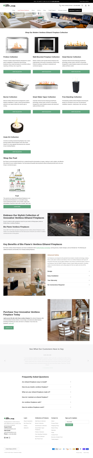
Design (50, 271)
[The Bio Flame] (9, 5)
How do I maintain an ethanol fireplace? (35, 397)
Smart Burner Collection (41, 425)
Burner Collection (39, 423)
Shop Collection (17, 71)
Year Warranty (52, 280)
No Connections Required (56, 285)
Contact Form (54, 434)
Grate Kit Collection (40, 436)
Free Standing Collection (41, 434)
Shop (13, 10)
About (33, 10)
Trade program (54, 439)
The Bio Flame (10, 452)
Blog (44, 10)
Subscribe (69, 424)
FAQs (52, 432)
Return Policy (54, 427)
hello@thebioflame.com (10, 428)
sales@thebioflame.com (10, 432)
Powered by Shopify (17, 452)
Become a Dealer (62, 10)
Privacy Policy (54, 423)
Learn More (17, 206)
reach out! (11, 323)
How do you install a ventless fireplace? (35, 387)
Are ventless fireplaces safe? (31, 402)
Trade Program (52, 10)
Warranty (53, 430)
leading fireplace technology (43, 247)
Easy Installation (53, 276)
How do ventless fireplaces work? (33, 407)
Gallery (39, 10)
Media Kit (26, 427)
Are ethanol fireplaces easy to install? (34, 382)
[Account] (85, 5)
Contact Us (9, 327)
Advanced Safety (53, 255)
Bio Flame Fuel (27, 423)
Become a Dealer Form (57, 437)
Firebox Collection (39, 432)
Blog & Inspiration (28, 421)
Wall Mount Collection (40, 421)
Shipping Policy (55, 425)
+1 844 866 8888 (12, 434)
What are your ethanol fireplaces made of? (36, 392)
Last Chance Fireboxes (23, 10)
